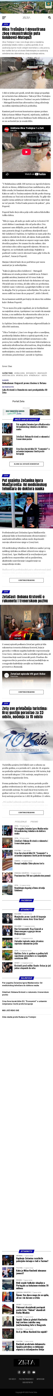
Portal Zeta (18, 401)
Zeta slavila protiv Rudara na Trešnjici (19, 1017)
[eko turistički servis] (26, 414)
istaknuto (31, 373)
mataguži (42, 373)
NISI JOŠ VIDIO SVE (10, 1010)
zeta (45, 375)
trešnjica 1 (35, 375)
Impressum (40, 1379)
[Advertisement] (26, 1135)
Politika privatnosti (26, 1379)
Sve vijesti (12, 1379)
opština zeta (9, 375)
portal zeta (22, 375)
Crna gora (20, 373)
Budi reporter (28, 1382)
